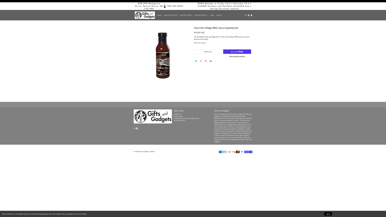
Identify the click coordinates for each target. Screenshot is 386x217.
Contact (219, 15)
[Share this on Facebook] (201, 61)
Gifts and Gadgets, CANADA (146, 151)
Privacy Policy (178, 116)
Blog (212, 15)
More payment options (237, 56)
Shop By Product (186, 15)
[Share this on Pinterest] (206, 61)
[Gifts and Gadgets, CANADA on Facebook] (165, 5)
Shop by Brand (200, 15)
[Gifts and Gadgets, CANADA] (145, 15)
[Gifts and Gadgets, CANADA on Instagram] (165, 7)
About (159, 15)
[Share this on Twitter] (196, 61)
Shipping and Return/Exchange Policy (186, 118)
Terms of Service (179, 120)
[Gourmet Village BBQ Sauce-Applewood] (163, 55)
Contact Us (177, 114)
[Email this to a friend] (211, 61)
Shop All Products (171, 15)
